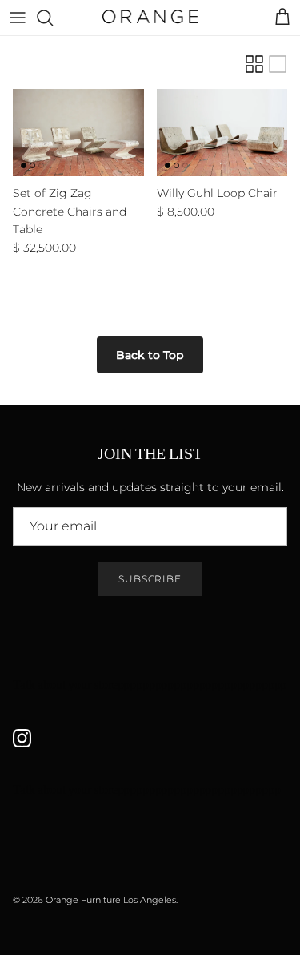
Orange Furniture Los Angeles (111, 899)
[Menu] (17, 17)
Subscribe (150, 579)
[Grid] (254, 64)
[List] (277, 64)
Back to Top (150, 355)
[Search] (52, 17)
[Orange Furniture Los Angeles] (150, 17)
